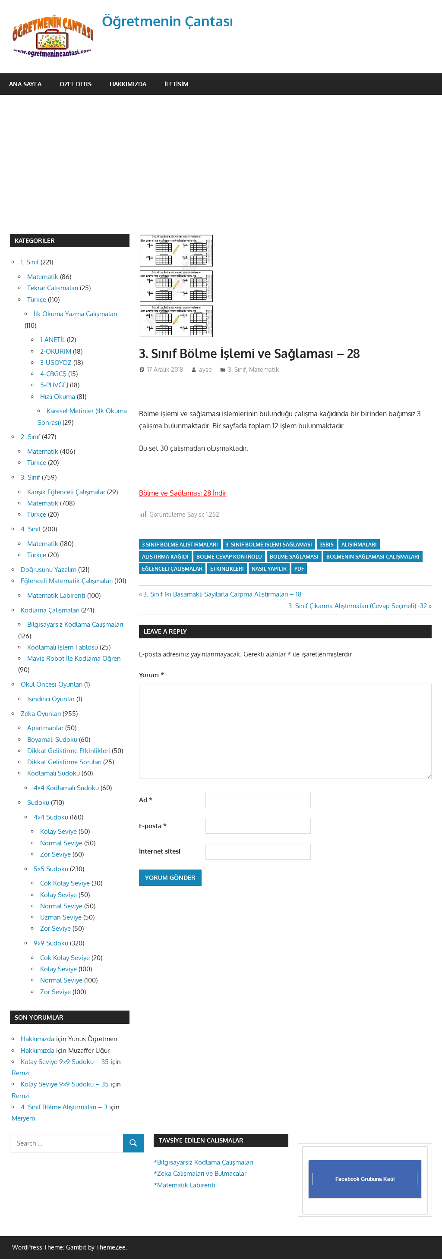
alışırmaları (359, 544)
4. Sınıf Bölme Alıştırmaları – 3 (64, 1107)
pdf (299, 568)
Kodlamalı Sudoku (53, 773)
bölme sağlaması (294, 556)
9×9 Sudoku (51, 943)
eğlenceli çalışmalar (172, 568)
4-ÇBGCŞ (53, 374)
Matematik (264, 369)
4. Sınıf (31, 529)
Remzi (21, 1073)
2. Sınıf (30, 437)
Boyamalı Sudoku (52, 739)
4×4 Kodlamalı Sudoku (66, 788)
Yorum (151, 675)
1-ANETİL (52, 340)
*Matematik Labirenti (184, 1185)
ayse (205, 369)
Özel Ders (76, 84)
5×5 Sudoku (51, 869)
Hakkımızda (128, 84)
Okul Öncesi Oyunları (51, 684)
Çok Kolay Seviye (65, 883)
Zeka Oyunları (41, 714)
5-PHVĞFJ (54, 385)
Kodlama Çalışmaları (50, 610)
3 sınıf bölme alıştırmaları (180, 544)
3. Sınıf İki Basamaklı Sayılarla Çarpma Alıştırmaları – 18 (222, 594)
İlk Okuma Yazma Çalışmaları (75, 314)
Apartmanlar (45, 728)
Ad (145, 800)
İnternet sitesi (159, 851)
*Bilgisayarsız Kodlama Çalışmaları (203, 1162)
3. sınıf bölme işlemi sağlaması (269, 544)
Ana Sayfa (25, 84)
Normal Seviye (61, 843)
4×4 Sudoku (51, 817)
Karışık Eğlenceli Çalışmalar (66, 492)
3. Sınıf (237, 369)
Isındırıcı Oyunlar (51, 699)
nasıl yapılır (269, 568)
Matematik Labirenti (56, 595)
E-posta (153, 826)
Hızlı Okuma (57, 396)
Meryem (23, 1118)
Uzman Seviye (61, 917)
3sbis (327, 544)
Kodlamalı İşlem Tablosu (62, 647)
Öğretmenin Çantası (168, 21)
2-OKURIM (55, 351)
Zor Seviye (55, 854)
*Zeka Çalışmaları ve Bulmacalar (200, 1173)
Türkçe (36, 299)
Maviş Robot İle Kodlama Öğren (74, 658)
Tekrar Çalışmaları (52, 288)
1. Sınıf (30, 262)
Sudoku (38, 802)
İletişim (176, 84)
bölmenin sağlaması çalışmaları (373, 556)
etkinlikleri (227, 568)
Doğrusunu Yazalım (48, 569)
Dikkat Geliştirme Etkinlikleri (68, 751)
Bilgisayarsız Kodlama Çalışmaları (75, 624)
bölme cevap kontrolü (229, 556)
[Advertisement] (221, 159)
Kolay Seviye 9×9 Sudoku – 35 (65, 1062)
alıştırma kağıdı (165, 556)
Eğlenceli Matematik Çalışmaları (67, 581)
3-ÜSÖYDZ (56, 362)
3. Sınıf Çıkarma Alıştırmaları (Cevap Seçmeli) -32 (357, 606)
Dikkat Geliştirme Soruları (64, 762)
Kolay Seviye (58, 831)
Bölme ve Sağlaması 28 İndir (183, 493)
